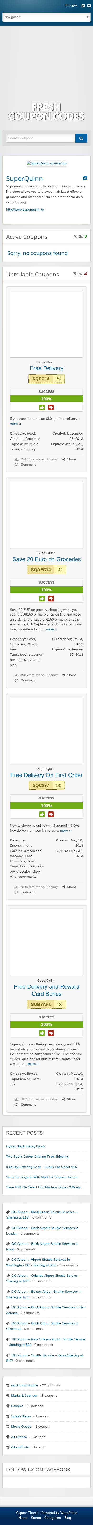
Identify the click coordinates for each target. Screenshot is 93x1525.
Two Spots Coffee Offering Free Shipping (37, 1156)
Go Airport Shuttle (24, 1385)
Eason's (17, 1406)
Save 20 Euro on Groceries (46, 559)
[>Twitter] (89, 6)
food (23, 654)
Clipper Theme (27, 1513)
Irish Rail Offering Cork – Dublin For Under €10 (41, 1167)
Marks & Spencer (24, 1395)
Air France (19, 1437)
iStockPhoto (20, 1447)
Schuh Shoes (21, 1416)
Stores (36, 1518)
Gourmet (16, 439)
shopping (28, 449)
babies (25, 1079)
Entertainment (20, 845)
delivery (25, 444)
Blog (67, 1518)
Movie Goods (21, 1426)
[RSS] (83, 6)
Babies (32, 1073)
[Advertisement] (46, 60)
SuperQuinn (46, 362)
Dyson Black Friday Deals (25, 1146)
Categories (52, 1518)
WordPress (68, 1513)
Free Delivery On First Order (46, 775)
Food (31, 433)
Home (22, 1518)
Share (71, 459)
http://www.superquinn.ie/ (25, 209)
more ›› (15, 423)
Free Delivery (46, 368)
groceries (36, 654)
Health (31, 861)
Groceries (32, 439)
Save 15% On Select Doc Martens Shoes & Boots (43, 1187)
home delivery (20, 660)
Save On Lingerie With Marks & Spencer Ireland (42, 1177)
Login (72, 5)
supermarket (27, 876)
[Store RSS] (85, 178)
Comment (28, 464)
